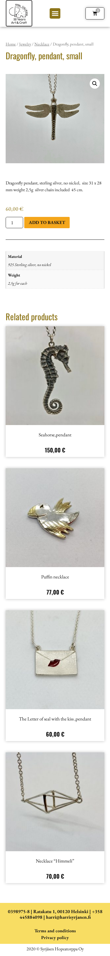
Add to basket (47, 222)
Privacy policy (55, 937)
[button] (55, 13)
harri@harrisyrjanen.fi (68, 917)
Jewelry (25, 44)
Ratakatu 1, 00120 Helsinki (60, 911)
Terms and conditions (55, 931)
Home (11, 44)
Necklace (41, 44)
